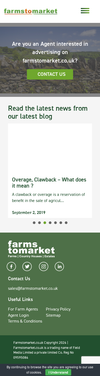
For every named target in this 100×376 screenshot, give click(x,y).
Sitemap (53, 315)
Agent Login (18, 315)
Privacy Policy (58, 309)
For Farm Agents (23, 309)
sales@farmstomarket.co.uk (33, 289)
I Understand (58, 372)
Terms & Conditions (25, 321)
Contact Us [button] (52, 74)
